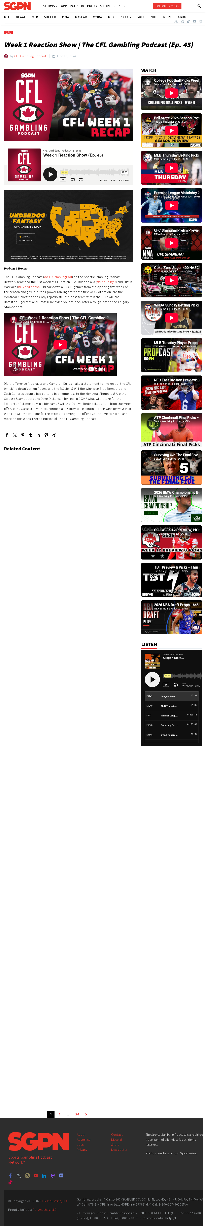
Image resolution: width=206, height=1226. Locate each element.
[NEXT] (86, 1114)
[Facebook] (7, 435)
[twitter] (19, 1175)
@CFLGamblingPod (58, 277)
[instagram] (27, 1175)
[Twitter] (176, 21)
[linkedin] (44, 1175)
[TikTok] (188, 21)
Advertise (84, 1139)
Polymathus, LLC (45, 1210)
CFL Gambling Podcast (30, 56)
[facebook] (10, 1175)
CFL (8, 32)
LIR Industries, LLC (55, 1201)
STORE (105, 6)
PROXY (92, 6)
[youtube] (36, 1175)
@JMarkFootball (30, 287)
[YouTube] (194, 21)
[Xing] (54, 435)
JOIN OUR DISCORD (167, 6)
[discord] (61, 1175)
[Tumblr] (30, 435)
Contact (117, 1134)
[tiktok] (10, 1182)
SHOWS (49, 6)
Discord (116, 1139)
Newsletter (119, 1150)
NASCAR (81, 17)
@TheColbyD (106, 282)
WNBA (97, 17)
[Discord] (201, 21)
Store (115, 1145)
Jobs (80, 1145)
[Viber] (46, 435)
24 (77, 1114)
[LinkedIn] (38, 435)
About (81, 1134)
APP (64, 6)
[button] (199, 6)
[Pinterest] (23, 435)
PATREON (77, 6)
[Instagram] (182, 21)
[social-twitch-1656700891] (52, 1175)
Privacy (82, 1150)
